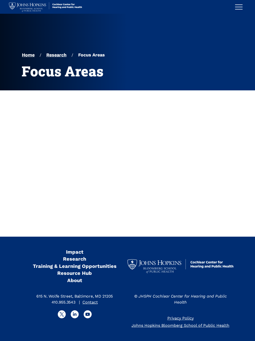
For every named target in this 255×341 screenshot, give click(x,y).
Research (56, 54)
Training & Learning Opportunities (75, 266)
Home (28, 54)
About (74, 280)
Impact (74, 252)
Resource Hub (74, 273)
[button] (241, 7)
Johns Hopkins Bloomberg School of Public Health (180, 325)
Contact (90, 302)
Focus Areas (91, 54)
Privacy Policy (180, 318)
